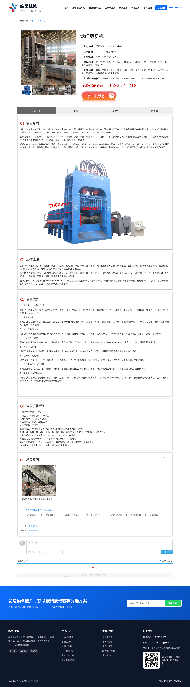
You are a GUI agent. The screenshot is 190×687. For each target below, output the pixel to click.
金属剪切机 (33, 526)
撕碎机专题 (107, 642)
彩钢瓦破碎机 (116, 515)
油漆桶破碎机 (71, 515)
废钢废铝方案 (78, 8)
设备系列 (135, 8)
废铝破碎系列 (68, 637)
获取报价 (161, 8)
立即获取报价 (173, 603)
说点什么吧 (32, 543)
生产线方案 (110, 8)
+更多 (166, 457)
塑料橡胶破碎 (68, 660)
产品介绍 (36, 111)
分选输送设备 (68, 651)
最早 (170, 561)
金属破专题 (107, 637)
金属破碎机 (32, 515)
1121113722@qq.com (159, 642)
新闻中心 (170, 681)
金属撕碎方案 (95, 8)
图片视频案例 (108, 651)
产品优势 (114, 111)
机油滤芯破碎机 (93, 515)
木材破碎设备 (68, 655)
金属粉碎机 (136, 515)
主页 (32, 21)
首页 (66, 8)
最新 (164, 561)
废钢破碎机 (51, 515)
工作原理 (75, 111)
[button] (24, 58)
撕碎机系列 (67, 646)
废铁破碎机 (155, 515)
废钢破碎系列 (41, 21)
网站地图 (162, 681)
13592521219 (175, 8)
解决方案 (123, 8)
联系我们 (178, 681)
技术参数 (153, 111)
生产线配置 (107, 646)
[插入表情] (33, 552)
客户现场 (147, 8)
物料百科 (106, 655)
